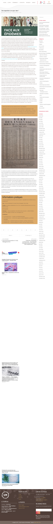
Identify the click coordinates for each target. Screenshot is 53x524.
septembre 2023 (42, 175)
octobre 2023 (41, 173)
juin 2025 (40, 137)
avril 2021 (41, 227)
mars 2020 (41, 249)
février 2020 (41, 251)
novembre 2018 (42, 278)
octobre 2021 (41, 217)
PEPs (41, 95)
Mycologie (41, 90)
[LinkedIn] (22, 230)
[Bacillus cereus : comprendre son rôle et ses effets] (10, 266)
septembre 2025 (42, 134)
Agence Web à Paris (37, 522)
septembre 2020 (42, 240)
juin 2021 (40, 224)
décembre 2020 (42, 235)
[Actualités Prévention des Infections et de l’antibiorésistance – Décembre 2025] (10, 253)
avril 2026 (41, 121)
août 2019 (41, 262)
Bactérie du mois (43, 60)
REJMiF (41, 102)
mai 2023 (40, 182)
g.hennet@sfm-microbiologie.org (42, 500)
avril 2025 (41, 141)
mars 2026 (41, 123)
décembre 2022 (42, 191)
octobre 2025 (41, 132)
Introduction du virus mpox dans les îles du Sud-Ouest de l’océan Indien (10, 485)
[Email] (35, 230)
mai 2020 (40, 245)
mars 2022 (41, 208)
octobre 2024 (41, 152)
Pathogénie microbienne (44, 93)
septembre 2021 (42, 218)
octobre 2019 (41, 258)
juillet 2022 (41, 200)
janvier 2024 (41, 168)
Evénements (15, 2)
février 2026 (41, 125)
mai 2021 (40, 226)
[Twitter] (3, 230)
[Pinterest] (17, 230)
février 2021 (41, 231)
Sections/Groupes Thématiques (45, 53)
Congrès (40, 44)
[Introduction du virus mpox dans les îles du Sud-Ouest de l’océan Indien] (10, 478)
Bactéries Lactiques (43, 56)
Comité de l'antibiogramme (44, 65)
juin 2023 (40, 180)
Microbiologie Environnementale (45, 86)
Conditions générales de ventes (24, 506)
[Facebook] (8, 230)
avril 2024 (41, 162)
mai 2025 (40, 139)
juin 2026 (40, 117)
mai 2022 (40, 204)
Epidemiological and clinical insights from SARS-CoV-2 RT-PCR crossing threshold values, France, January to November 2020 (10, 363)
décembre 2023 (42, 170)
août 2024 (41, 155)
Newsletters (41, 49)
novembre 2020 (42, 236)
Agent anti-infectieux (43, 54)
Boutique (28, 2)
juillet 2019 (41, 263)
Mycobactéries (42, 88)
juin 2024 (40, 159)
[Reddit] (26, 230)
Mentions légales (21, 505)
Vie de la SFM (41, 108)
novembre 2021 (42, 215)
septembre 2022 (42, 197)
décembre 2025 (42, 128)
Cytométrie (42, 67)
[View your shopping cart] (41, 2)
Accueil (4, 2)
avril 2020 (41, 247)
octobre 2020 (41, 238)
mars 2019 (41, 271)
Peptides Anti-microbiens (44, 97)
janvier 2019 (41, 274)
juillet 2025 (41, 135)
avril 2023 (41, 184)
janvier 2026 (41, 126)
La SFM (9, 2)
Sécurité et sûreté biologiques (45, 104)
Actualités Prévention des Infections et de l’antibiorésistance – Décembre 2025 (10, 260)
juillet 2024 (41, 157)
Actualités (22, 2)
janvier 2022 (41, 211)
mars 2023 (41, 186)
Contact (33, 2)
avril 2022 (41, 206)
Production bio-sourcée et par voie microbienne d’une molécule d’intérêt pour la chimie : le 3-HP (10, 471)
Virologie (41, 106)
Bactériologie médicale (44, 58)
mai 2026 (40, 119)
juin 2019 (40, 265)
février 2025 (41, 144)
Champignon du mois (44, 91)
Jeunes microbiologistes (44, 81)
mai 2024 (40, 161)
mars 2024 (41, 164)
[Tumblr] (31, 230)
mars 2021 (41, 229)
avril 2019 (41, 269)
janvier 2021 (41, 233)
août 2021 (41, 220)
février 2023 (41, 188)
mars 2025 (41, 143)
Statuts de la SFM (21, 508)
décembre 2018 (42, 276)
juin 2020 (40, 244)
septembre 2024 (42, 153)
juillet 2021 (41, 222)
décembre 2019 (42, 254)
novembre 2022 (42, 193)
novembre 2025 (42, 130)
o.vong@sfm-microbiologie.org (41, 498)
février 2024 (41, 166)
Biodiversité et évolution (44, 61)
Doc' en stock (41, 46)
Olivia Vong (3, 12)
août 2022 (41, 199)
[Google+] (12, 230)
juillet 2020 (41, 242)
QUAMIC (41, 99)
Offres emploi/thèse (43, 51)
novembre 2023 (42, 171)
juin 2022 (40, 202)
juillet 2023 (41, 179)
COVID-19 (41, 42)
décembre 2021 (42, 213)
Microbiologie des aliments (45, 84)
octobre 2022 (41, 195)
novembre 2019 (42, 256)
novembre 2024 (42, 150)
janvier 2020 (41, 253)
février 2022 (41, 209)
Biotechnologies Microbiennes (45, 63)
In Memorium (41, 47)
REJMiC (41, 100)
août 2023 (41, 177)
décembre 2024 (42, 148)
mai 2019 (40, 267)
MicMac (41, 83)
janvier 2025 (41, 146)
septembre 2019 (42, 260)
